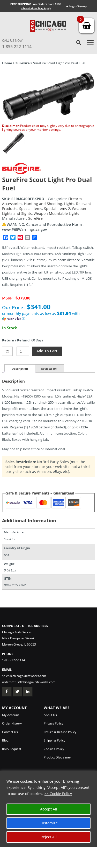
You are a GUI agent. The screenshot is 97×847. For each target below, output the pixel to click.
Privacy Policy (53, 723)
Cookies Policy (54, 749)
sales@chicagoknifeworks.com (24, 676)
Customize (49, 822)
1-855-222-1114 (17, 46)
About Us (50, 715)
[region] (48, 809)
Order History (12, 723)
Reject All (49, 836)
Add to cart (46, 350)
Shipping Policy (54, 740)
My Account (10, 715)
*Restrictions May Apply (36, 8)
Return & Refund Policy (60, 732)
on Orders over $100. (36, 4)
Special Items (30, 208)
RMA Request (11, 749)
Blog (5, 740)
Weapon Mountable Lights (56, 213)
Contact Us (10, 732)
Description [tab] (20, 368)
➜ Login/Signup (76, 6)
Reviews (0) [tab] (49, 368)
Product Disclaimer (57, 757)
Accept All (48, 809)
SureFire (23, 63)
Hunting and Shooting (43, 203)
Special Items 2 (57, 208)
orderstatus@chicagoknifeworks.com (28, 682)
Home (7, 63)
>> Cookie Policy (58, 793)
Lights (69, 203)
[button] (48, 316)
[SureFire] (21, 172)
